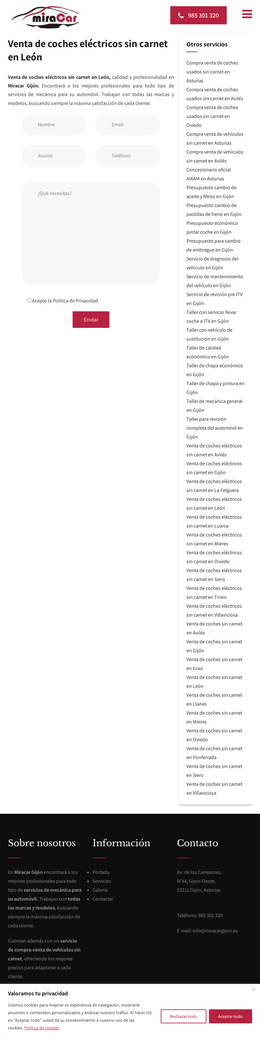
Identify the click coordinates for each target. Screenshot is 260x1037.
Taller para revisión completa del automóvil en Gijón (214, 428)
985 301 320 (203, 15)
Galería (100, 890)
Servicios (102, 881)
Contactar (103, 898)
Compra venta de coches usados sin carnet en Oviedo (212, 116)
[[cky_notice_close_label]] (253, 989)
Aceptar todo (230, 1016)
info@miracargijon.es (215, 930)
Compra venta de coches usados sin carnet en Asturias (212, 71)
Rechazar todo (183, 1016)
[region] (130, 1010)
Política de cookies (41, 1028)
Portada (101, 872)
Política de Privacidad (75, 300)
